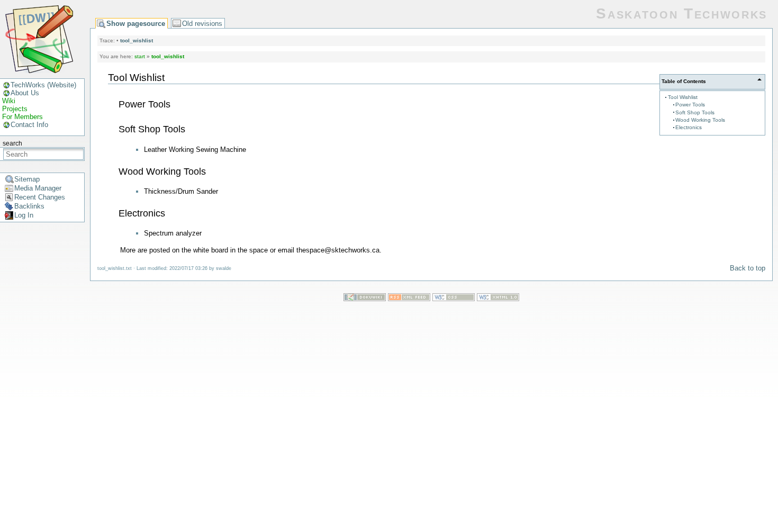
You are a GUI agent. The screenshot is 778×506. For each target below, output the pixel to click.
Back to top (747, 268)
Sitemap (27, 179)
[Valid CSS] (453, 299)
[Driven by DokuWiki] (364, 299)
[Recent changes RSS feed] (409, 299)
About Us (25, 93)
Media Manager (37, 188)
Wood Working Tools (700, 120)
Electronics (688, 127)
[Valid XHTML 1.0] (498, 299)
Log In (23, 215)
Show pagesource (135, 24)
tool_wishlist (136, 40)
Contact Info (29, 125)
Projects (15, 109)
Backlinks (29, 206)
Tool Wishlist (683, 97)
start (139, 56)
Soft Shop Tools (694, 112)
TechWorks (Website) (43, 85)
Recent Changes (39, 197)
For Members (22, 117)
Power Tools (690, 104)
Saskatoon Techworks (681, 13)
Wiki (8, 101)
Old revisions (202, 24)
